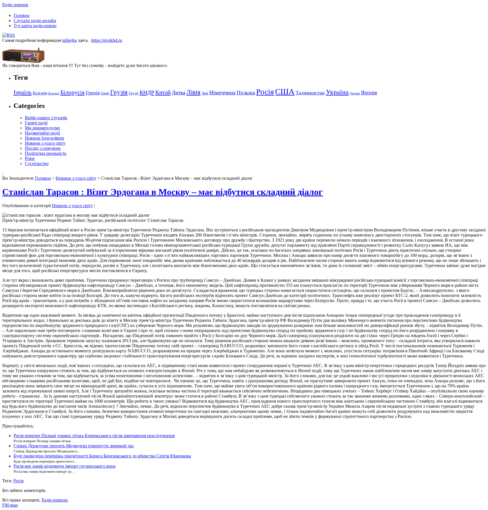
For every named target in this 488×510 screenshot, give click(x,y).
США (285, 91)
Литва (178, 93)
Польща (246, 93)
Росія (265, 91)
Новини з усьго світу (45, 143)
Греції (105, 93)
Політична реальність (45, 153)
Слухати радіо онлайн (35, 20)
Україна (337, 92)
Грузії (133, 93)
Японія (369, 93)
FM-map (10, 505)
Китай (163, 92)
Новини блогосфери (44, 138)
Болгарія (40, 93)
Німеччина (222, 92)
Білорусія (72, 92)
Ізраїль (23, 92)
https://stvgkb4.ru (106, 40)
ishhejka (69, 40)
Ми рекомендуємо (42, 127)
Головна (21, 15)
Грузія (119, 92)
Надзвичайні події (42, 133)
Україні (355, 93)
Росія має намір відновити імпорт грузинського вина (65, 466)
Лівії (205, 93)
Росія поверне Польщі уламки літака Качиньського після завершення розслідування (94, 435)
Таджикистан (310, 93)
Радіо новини (15, 4)
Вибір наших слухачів (46, 117)
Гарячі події (36, 122)
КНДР (147, 92)
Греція (93, 93)
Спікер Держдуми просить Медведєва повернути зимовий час (74, 445)
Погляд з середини (43, 148)
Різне (30, 158)
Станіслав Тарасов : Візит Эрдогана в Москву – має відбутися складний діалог (162, 192)
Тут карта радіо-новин (35, 25)
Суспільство (37, 163)
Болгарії (53, 93)
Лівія (193, 92)
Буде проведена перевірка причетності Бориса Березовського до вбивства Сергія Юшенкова (102, 455)
